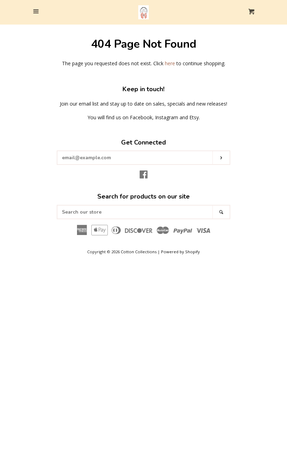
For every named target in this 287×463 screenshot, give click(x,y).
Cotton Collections (138, 251)
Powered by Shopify (180, 251)
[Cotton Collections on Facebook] (143, 176)
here (170, 63)
